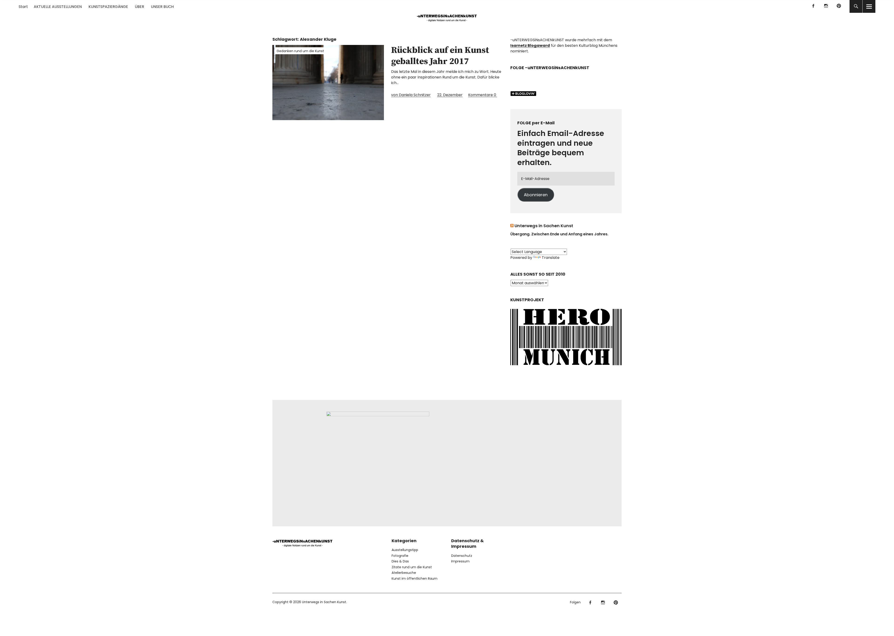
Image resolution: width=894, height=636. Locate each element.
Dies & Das (400, 561)
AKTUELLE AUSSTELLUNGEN (58, 6)
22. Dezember (450, 95)
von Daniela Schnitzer (411, 95)
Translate (550, 257)
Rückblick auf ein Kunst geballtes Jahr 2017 (440, 56)
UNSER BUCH (162, 6)
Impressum (460, 561)
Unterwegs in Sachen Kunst (544, 226)
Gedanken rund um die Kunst (300, 51)
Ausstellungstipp (405, 550)
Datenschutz (461, 555)
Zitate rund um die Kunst (412, 567)
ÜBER (139, 6)
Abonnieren (536, 195)
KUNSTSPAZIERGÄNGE (108, 6)
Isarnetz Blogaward (530, 45)
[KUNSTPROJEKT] (566, 366)
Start (23, 6)
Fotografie (400, 555)
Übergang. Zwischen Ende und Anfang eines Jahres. (559, 234)
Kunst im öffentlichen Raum (414, 578)
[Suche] (856, 6)
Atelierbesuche (404, 572)
